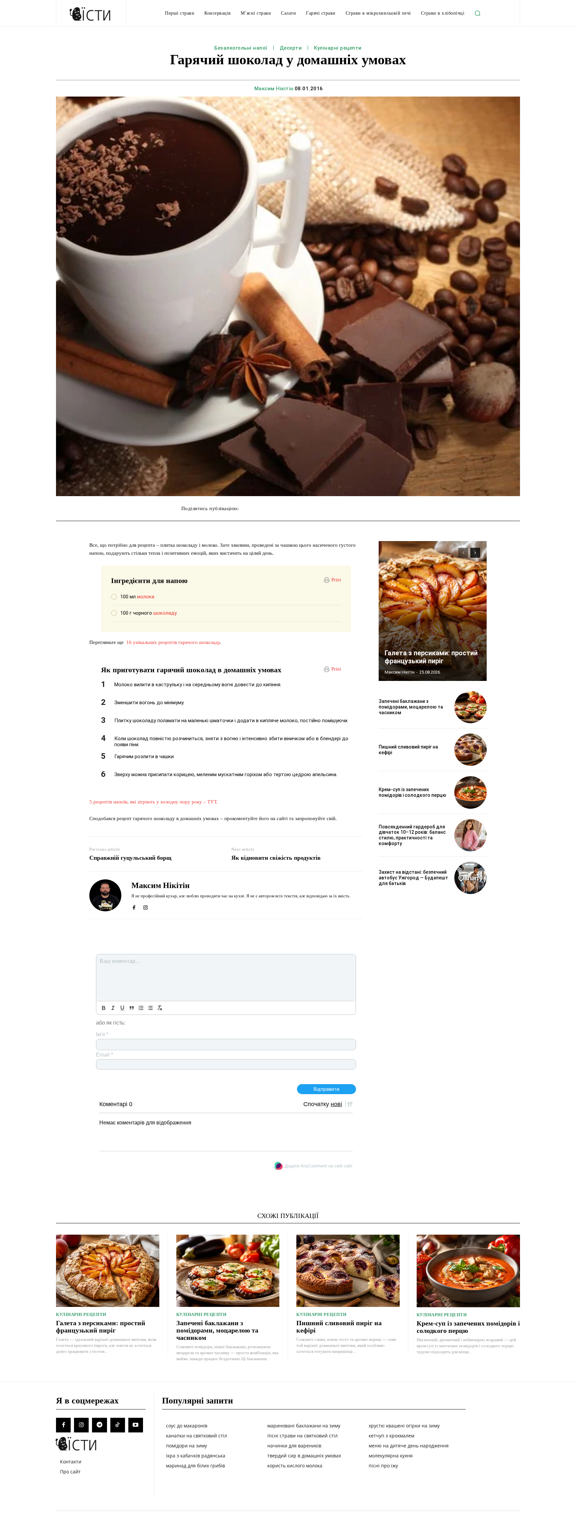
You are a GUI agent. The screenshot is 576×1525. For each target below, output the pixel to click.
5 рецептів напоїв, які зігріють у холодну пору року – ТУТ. (153, 801)
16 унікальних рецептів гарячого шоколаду (172, 642)
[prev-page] (463, 553)
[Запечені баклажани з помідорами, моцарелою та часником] (470, 707)
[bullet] (150, 1008)
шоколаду (164, 613)
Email (104, 1055)
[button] (477, 13)
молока (145, 597)
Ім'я (102, 1034)
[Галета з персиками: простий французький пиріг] (433, 611)
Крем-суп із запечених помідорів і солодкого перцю (412, 792)
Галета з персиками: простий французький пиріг (431, 657)
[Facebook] (133, 906)
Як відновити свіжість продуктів (276, 857)
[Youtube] (135, 1425)
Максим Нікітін (274, 89)
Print (336, 579)
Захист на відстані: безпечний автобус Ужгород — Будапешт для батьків (413, 877)
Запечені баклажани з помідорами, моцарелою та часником (411, 707)
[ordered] (141, 1008)
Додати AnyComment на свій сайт (319, 1165)
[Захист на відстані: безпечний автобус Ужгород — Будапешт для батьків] (470, 878)
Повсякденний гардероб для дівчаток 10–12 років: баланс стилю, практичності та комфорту (412, 835)
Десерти (291, 48)
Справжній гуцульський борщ (130, 857)
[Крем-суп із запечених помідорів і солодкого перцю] (470, 792)
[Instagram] (145, 906)
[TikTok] (117, 1425)
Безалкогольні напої (240, 48)
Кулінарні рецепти (338, 48)
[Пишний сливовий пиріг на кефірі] (470, 750)
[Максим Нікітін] (105, 895)
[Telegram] (99, 1425)
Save (342, 509)
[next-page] (475, 553)
